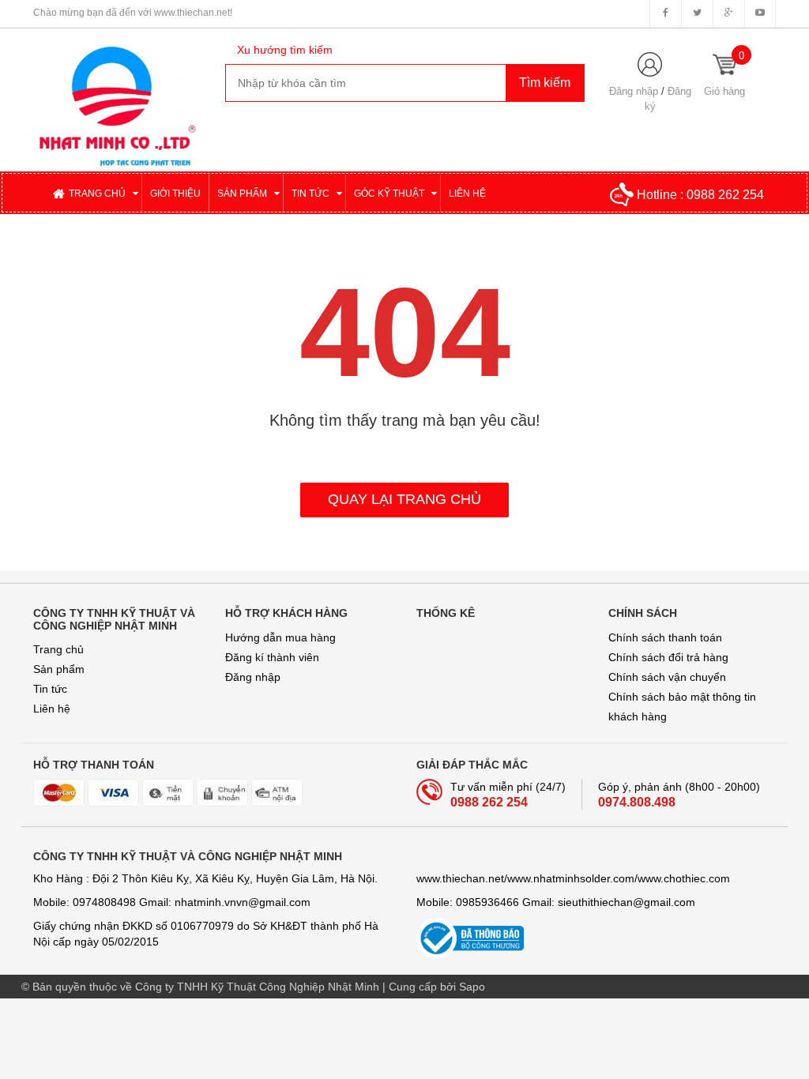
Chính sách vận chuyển (667, 677)
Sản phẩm (59, 669)
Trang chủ (58, 649)
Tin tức (50, 688)
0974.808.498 (636, 802)
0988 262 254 (725, 194)
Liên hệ (51, 708)
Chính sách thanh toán (665, 637)
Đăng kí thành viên (272, 657)
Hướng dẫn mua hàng (280, 637)
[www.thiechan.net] (117, 98)
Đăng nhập (633, 91)
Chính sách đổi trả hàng (668, 657)
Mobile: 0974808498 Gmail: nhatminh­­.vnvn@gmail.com (171, 902)
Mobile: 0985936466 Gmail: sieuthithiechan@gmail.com (555, 902)
